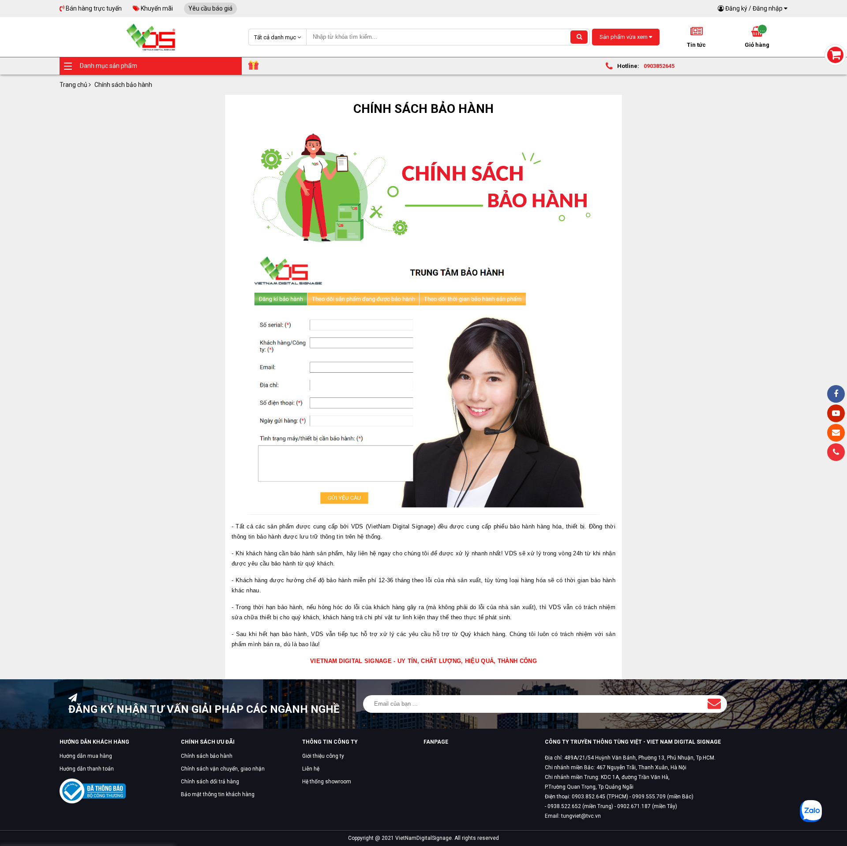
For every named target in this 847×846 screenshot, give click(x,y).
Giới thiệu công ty (323, 756)
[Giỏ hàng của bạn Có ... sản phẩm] (835, 55)
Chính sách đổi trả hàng (210, 782)
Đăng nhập (768, 8)
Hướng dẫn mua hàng (86, 756)
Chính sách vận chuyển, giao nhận (223, 769)
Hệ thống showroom (326, 782)
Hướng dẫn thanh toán (87, 769)
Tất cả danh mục (275, 37)
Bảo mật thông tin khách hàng (218, 794)
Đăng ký (736, 8)
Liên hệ (310, 769)
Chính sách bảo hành (206, 756)
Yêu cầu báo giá (210, 8)
